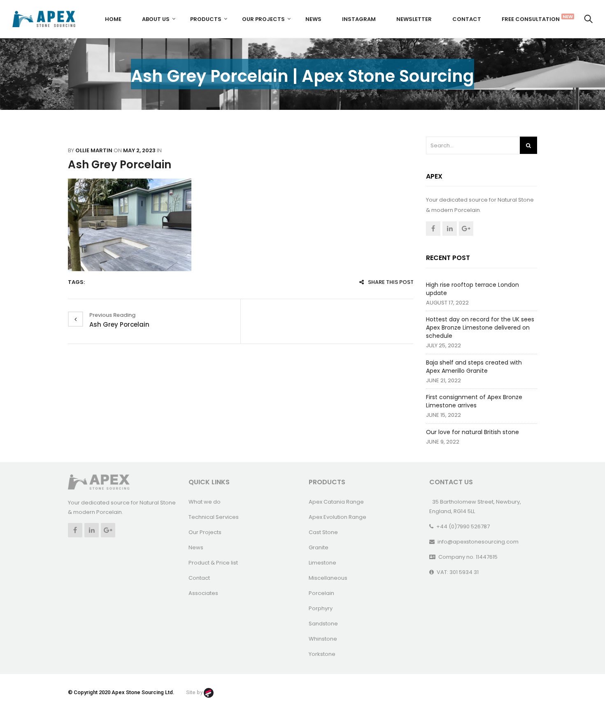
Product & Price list (213, 563)
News (313, 19)
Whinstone (323, 639)
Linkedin (449, 228)
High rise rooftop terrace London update (472, 289)
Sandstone (323, 623)
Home (113, 19)
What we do (204, 502)
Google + (466, 228)
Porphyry (321, 608)
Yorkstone (322, 654)
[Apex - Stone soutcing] (99, 482)
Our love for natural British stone (472, 432)
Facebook (433, 228)
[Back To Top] (580, 682)
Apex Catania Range (336, 502)
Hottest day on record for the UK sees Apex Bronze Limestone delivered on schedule (480, 327)
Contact (466, 19)
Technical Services (213, 517)
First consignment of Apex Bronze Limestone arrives (474, 401)
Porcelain (321, 593)
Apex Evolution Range (337, 517)
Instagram (359, 19)
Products (205, 19)
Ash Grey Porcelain (119, 164)
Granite (318, 547)
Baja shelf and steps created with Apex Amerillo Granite (474, 366)
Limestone (322, 563)
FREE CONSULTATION (534, 18)
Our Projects (263, 19)
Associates (203, 593)
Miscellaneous (328, 578)
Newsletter (414, 19)
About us (156, 19)
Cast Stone (323, 532)
